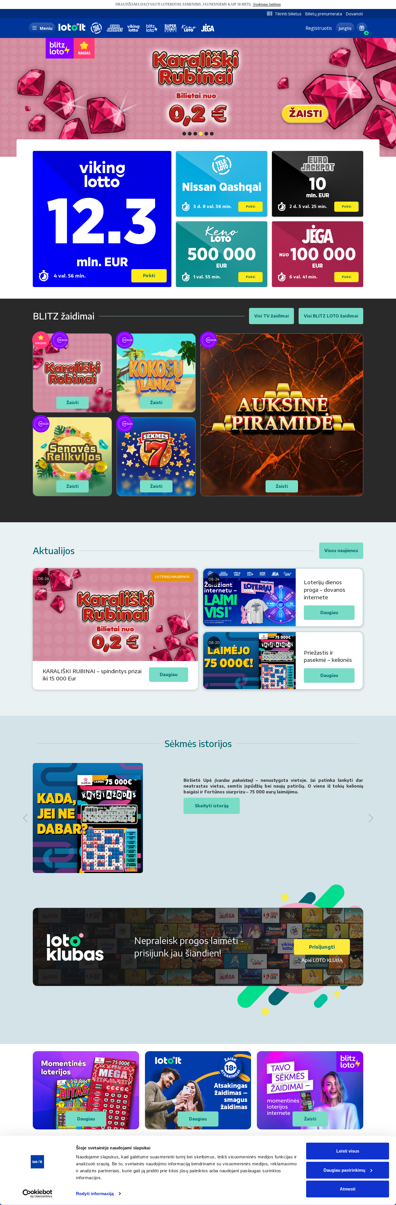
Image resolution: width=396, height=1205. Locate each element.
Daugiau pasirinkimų (344, 1169)
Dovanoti (354, 14)
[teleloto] (96, 28)
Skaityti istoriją (211, 805)
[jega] (207, 28)
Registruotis (319, 28)
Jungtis (345, 28)
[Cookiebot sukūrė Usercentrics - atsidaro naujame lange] (37, 1193)
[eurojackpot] (115, 28)
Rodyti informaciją (95, 1193)
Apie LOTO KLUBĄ (322, 960)
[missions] (362, 28)
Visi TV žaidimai (271, 315)
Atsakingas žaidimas (267, 4)
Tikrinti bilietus (288, 14)
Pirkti (149, 275)
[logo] (71, 30)
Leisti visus (347, 1151)
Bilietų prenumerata (323, 14)
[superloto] (170, 28)
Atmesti (347, 1188)
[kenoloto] (189, 28)
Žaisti (310, 1118)
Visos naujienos (341, 550)
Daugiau (86, 1118)
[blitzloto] (152, 28)
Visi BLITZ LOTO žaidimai (331, 315)
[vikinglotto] (133, 28)
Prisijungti (322, 947)
